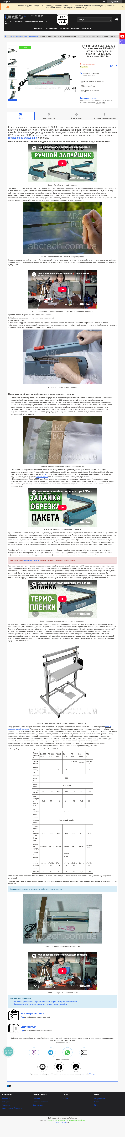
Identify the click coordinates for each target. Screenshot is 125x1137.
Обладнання (51, 28)
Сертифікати (38, 1105)
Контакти (86, 28)
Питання (75, 28)
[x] (10, 1087)
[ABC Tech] (62, 19)
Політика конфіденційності (76, 1120)
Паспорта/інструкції (40, 1102)
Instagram (6, 1102)
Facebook (6, 1105)
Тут (22, 1017)
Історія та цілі (99, 1099)
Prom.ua (74, 1118)
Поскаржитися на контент (56, 1120)
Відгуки (97, 1102)
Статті (65, 1099)
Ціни (96, 1105)
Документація (28, 1027)
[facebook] (8, 1087)
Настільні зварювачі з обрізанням (24, 36)
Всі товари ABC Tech (32, 1013)
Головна (38, 28)
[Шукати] (110, 19)
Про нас (64, 28)
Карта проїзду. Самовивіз (12, 1108)
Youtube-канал (7, 1099)
